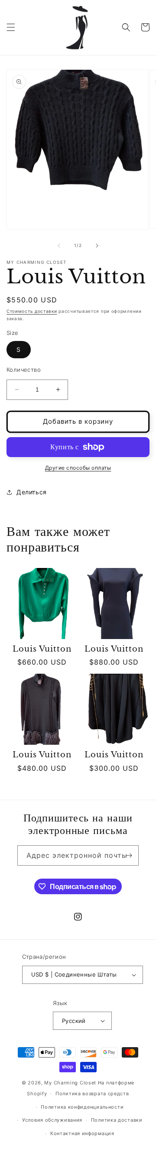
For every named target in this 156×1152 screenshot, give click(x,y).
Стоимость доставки (31, 311)
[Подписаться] (128, 855)
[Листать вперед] (97, 245)
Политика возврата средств (92, 1093)
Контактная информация (82, 1133)
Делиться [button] (31, 492)
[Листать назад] (58, 245)
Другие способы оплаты (78, 467)
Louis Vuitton (42, 649)
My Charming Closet (70, 1083)
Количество (23, 369)
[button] (10, 27)
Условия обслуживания (52, 1120)
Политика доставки (117, 1120)
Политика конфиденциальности (82, 1107)
